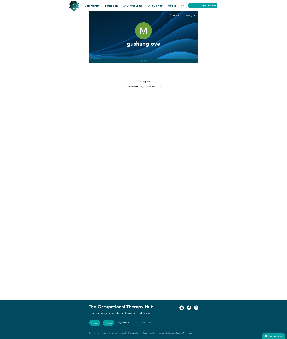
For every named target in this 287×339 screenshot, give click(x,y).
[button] (92, 5)
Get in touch (188, 333)
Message (175, 15)
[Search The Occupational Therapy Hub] (184, 5)
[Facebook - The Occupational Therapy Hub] (189, 307)
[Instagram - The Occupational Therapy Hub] (196, 307)
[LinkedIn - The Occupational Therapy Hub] (181, 307)
